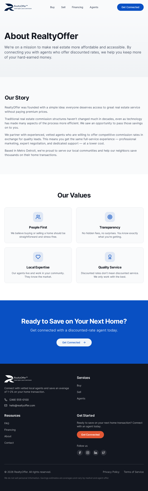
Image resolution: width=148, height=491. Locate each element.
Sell (63, 7)
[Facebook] (80, 453)
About (7, 436)
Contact (9, 442)
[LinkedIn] (96, 453)
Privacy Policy (111, 471)
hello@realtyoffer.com (22, 405)
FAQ (6, 423)
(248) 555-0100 (19, 399)
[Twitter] (103, 453)
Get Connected (130, 7)
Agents (94, 7)
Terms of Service (134, 471)
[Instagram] (88, 453)
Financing (77, 7)
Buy (52, 7)
